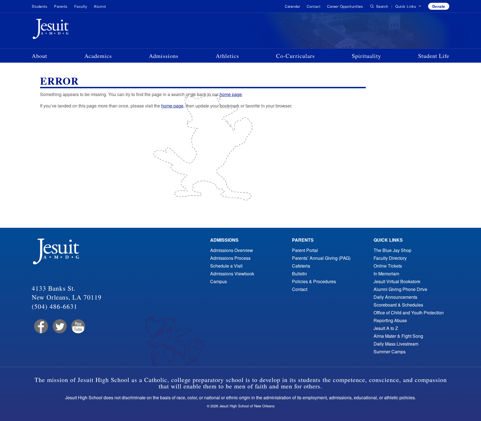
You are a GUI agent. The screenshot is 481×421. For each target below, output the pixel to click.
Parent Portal (305, 250)
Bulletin (299, 273)
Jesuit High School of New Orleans (71, 30)
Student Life (433, 56)
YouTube (77, 326)
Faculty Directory (390, 258)
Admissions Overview (231, 250)
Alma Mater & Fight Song (398, 336)
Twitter (59, 326)
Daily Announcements (395, 297)
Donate (438, 6)
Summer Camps (390, 351)
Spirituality (366, 56)
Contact (313, 6)
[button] (408, 6)
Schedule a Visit (226, 266)
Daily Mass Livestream (396, 344)
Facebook (40, 326)
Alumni (100, 6)
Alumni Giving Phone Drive (400, 289)
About (39, 56)
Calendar (292, 6)
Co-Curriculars (295, 56)
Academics (98, 56)
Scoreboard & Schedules (398, 305)
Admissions (163, 56)
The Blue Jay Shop (392, 250)
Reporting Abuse (390, 320)
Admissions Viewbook (232, 273)
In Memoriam (386, 273)
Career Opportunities (345, 6)
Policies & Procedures (314, 281)
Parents (61, 6)
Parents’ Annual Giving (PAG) (321, 258)
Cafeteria (301, 266)
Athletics (227, 56)
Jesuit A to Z (386, 328)
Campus (218, 281)
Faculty (80, 6)
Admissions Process (230, 258)
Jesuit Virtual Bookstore (397, 281)
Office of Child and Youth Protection (409, 312)
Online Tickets (388, 266)
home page (231, 94)
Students (39, 6)
